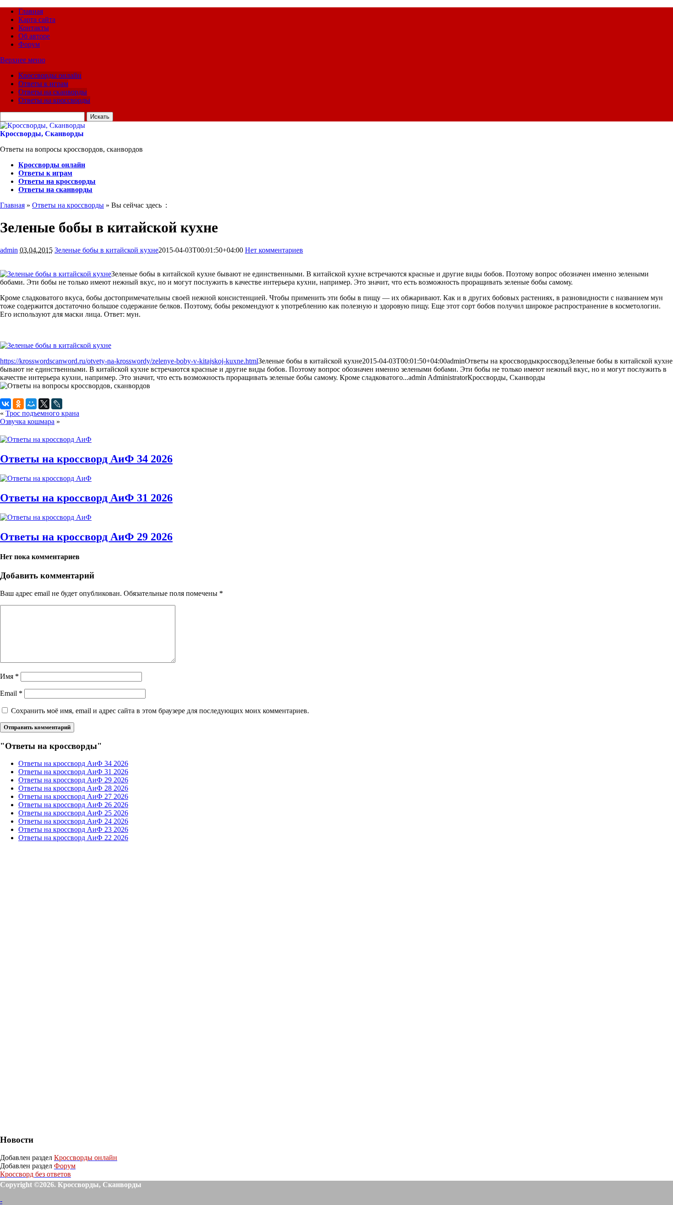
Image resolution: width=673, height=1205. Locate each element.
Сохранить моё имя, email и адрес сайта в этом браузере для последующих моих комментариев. (160, 711)
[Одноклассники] (18, 403)
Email (11, 693)
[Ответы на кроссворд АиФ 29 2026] (46, 517)
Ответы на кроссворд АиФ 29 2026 (86, 537)
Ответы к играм (43, 84)
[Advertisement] (68, 986)
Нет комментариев (274, 250)
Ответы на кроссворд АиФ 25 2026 (73, 813)
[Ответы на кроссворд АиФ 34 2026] (46, 439)
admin (9, 250)
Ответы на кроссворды (54, 100)
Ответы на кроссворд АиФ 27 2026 (73, 796)
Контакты (33, 28)
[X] (43, 403)
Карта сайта (36, 19)
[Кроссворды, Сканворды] (42, 125)
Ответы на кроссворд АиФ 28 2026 (73, 788)
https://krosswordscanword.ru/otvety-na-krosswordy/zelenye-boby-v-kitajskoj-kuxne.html (129, 361)
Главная (30, 11)
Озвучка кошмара (27, 421)
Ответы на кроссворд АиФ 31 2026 (86, 498)
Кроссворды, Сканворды (42, 134)
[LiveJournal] (56, 403)
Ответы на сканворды (52, 92)
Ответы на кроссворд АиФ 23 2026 (73, 829)
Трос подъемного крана (42, 413)
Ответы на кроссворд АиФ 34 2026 (86, 459)
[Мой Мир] (31, 403)
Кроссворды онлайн (49, 75)
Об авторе (34, 36)
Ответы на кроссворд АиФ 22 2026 (73, 838)
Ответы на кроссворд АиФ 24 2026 (73, 821)
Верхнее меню (22, 60)
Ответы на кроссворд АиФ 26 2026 (73, 805)
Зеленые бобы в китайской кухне (106, 250)
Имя (9, 676)
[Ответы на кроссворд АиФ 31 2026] (46, 478)
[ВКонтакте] (5, 403)
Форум (29, 44)
